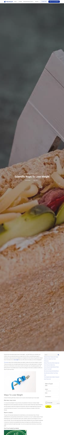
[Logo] (8, 2)
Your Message (48, 396)
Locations (20, 1)
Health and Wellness (30, 173)
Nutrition (35, 173)
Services (36, 1)
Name (46, 385)
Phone (46, 389)
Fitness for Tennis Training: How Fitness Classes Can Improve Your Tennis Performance (51, 359)
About (15, 1)
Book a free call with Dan (54, 1)
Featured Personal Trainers (28, 1)
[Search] (58, 355)
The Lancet (6, 362)
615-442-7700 (44, 1)
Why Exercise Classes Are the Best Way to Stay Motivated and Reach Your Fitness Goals (51, 373)
